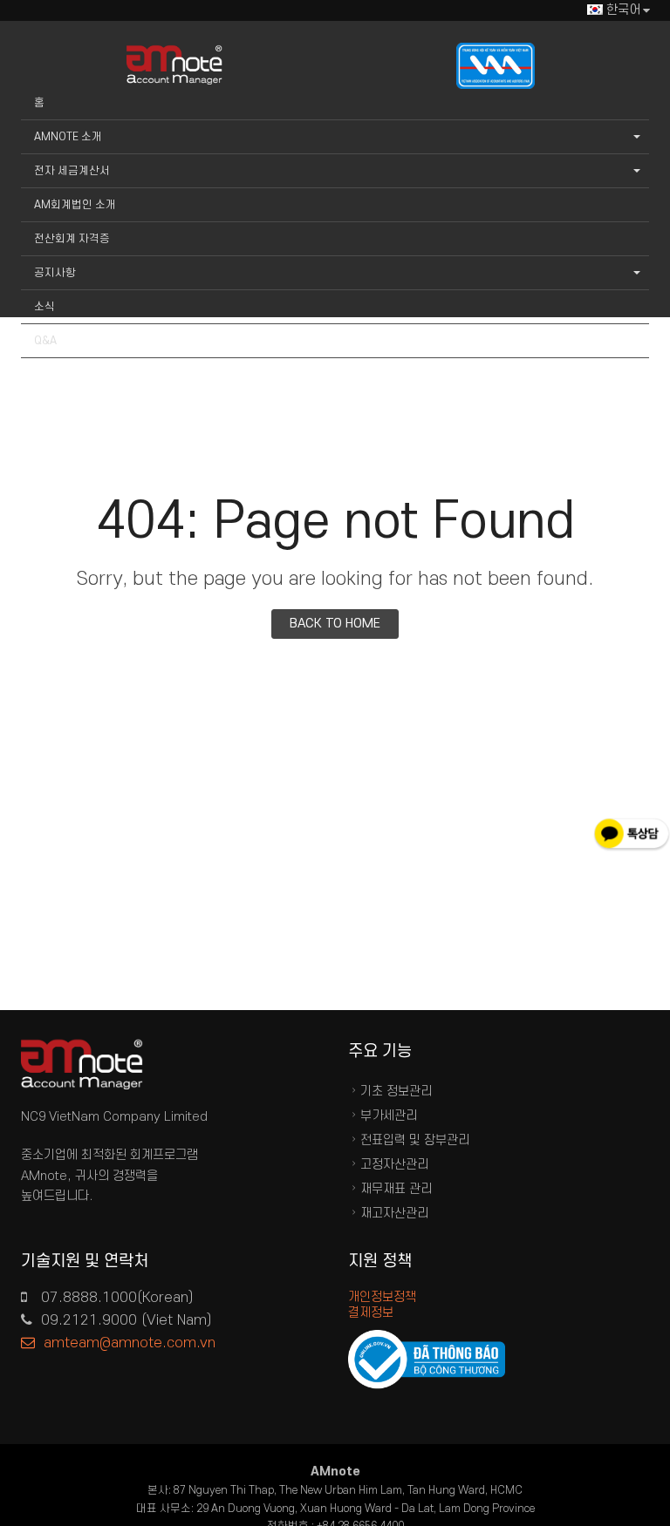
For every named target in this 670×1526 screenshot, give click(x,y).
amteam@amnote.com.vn (129, 1343)
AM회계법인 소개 (75, 205)
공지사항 (55, 273)
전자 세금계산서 (72, 171)
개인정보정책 (382, 1297)
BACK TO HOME (335, 623)
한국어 (623, 10)
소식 (44, 307)
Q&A (45, 341)
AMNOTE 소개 (68, 137)
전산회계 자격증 (72, 239)
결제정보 (370, 1313)
